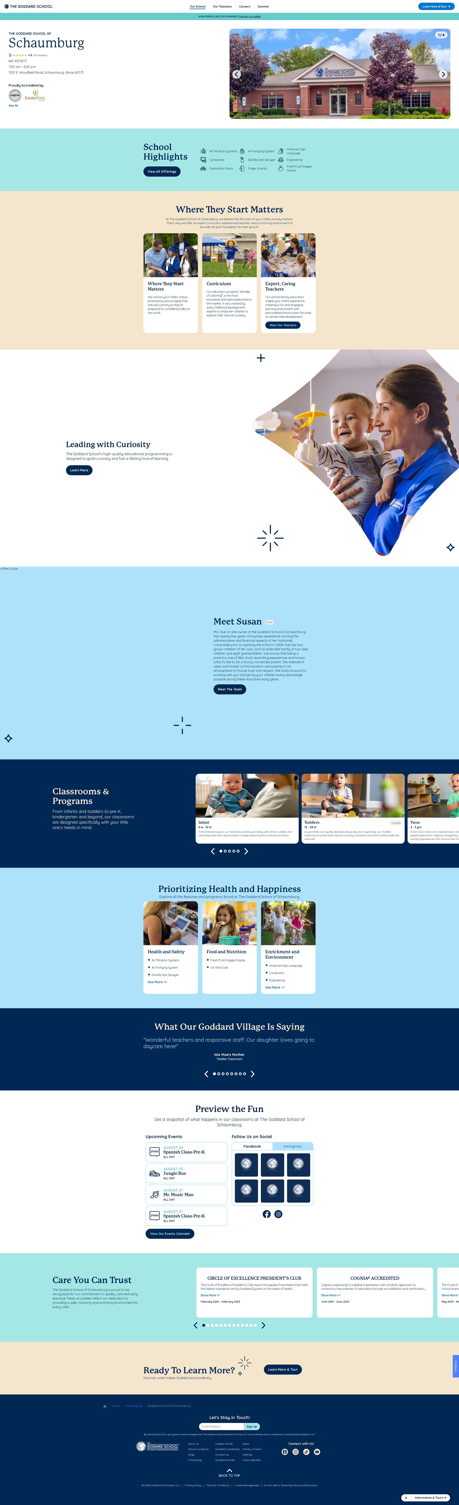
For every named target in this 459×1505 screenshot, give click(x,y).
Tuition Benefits (252, 1460)
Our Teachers (222, 6)
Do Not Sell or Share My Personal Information (290, 1485)
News (246, 1443)
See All (13, 105)
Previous (236, 74)
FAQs (191, 1454)
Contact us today (250, 16)
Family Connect (252, 1449)
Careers (244, 6)
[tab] (252, 1146)
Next (443, 74)
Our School (197, 6)
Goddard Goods (225, 1460)
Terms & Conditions (218, 1485)
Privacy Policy (193, 1485)
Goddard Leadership (227, 1449)
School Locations (198, 1449)
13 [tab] (255, 1325)
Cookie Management (246, 1485)
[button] (186, 1152)
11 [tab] (246, 1325)
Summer (263, 6)
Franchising (195, 1460)
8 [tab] (244, 1073)
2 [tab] (225, 851)
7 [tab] (240, 1073)
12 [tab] (251, 1325)
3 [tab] (229, 851)
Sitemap (248, 1454)
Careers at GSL (224, 1443)
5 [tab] (238, 851)
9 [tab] (238, 1325)
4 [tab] (233, 851)
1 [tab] (220, 851)
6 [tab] (236, 1073)
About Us (193, 1443)
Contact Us (222, 1454)
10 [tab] (242, 1325)
